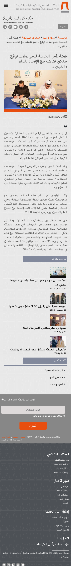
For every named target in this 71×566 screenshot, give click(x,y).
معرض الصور (64, 499)
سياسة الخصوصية (19, 437)
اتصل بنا (63, 538)
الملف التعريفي (63, 495)
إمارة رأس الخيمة (56, 511)
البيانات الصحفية (63, 490)
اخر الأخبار (65, 486)
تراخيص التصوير (63, 530)
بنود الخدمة (5, 437)
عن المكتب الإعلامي (61, 460)
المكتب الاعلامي (58, 454)
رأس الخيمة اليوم (62, 525)
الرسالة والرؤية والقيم (61, 472)
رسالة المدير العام (62, 468)
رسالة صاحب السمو (61, 464)
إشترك (33, 426)
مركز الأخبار (61, 481)
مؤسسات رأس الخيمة (53, 544)
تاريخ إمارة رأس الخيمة (60, 517)
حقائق (66, 521)
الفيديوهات (65, 503)
